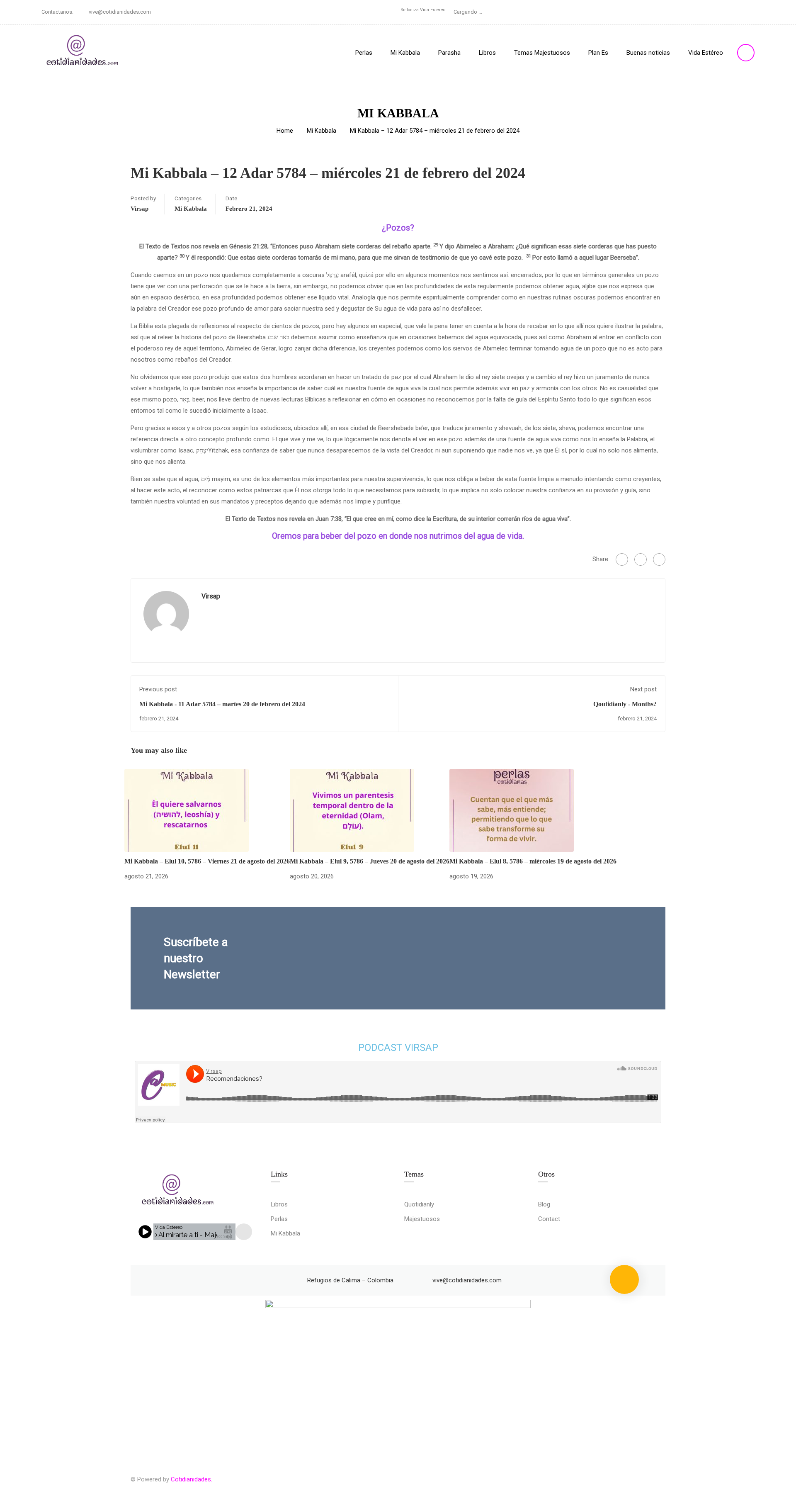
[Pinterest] (659, 559)
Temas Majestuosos (542, 52)
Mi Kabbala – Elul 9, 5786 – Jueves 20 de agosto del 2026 (369, 861)
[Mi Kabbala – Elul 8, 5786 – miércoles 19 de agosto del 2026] (511, 810)
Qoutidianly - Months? (625, 704)
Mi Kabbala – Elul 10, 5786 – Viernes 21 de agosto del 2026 (207, 861)
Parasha (449, 52)
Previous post (158, 689)
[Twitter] (640, 559)
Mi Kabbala (405, 52)
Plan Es (598, 52)
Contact (549, 1219)
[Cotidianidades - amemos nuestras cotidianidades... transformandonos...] (82, 52)
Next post (643, 689)
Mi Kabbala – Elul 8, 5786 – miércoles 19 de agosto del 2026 (532, 861)
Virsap (139, 208)
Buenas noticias (648, 52)
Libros (487, 52)
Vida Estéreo (705, 52)
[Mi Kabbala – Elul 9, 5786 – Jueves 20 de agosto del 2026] (352, 810)
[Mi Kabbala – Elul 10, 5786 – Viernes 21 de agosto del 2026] (186, 810)
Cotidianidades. (191, 1479)
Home (285, 130)
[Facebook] (622, 559)
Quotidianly (419, 1204)
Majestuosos (422, 1219)
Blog (544, 1204)
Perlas (363, 52)
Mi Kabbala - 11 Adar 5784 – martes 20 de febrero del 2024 (222, 704)
